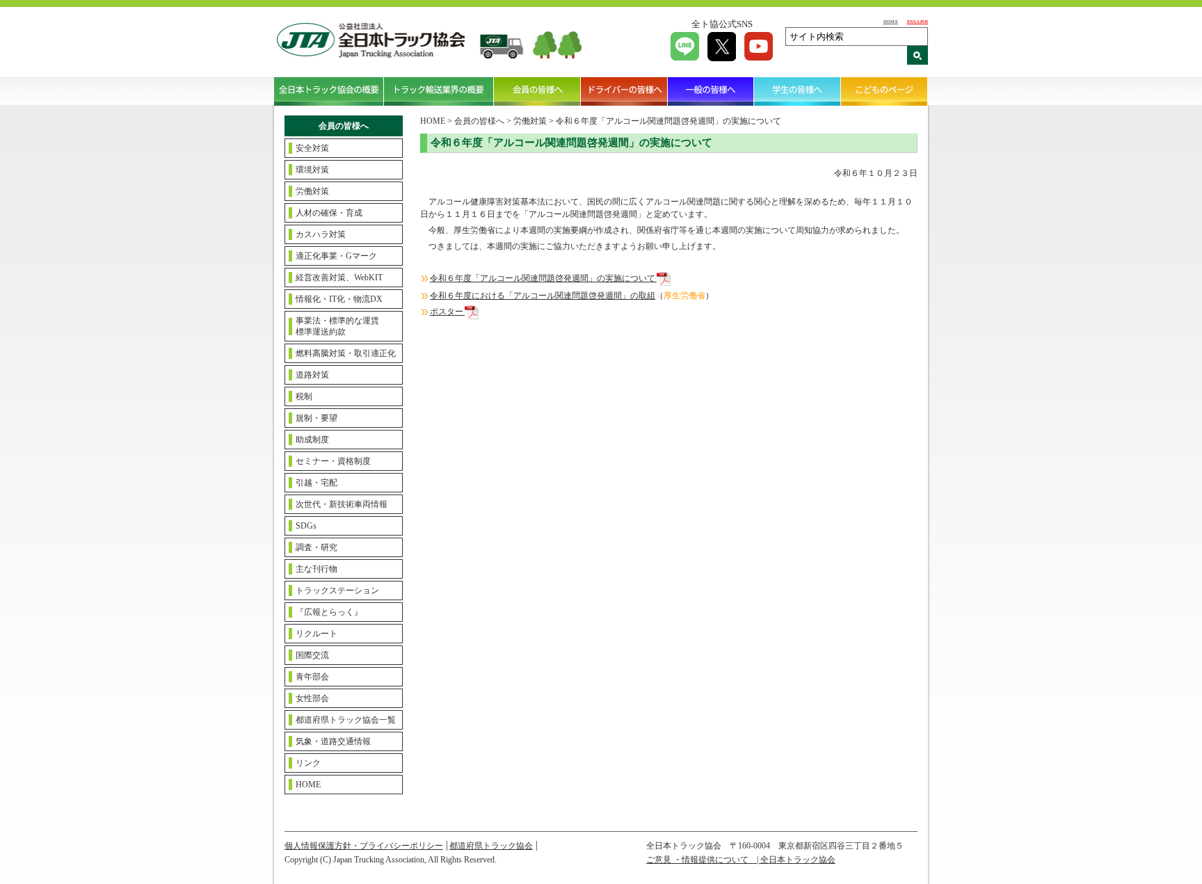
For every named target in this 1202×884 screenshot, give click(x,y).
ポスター (447, 311)
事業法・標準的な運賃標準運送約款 (337, 326)
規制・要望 (316, 418)
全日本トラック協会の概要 (329, 91)
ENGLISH (917, 21)
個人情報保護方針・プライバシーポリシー (364, 846)
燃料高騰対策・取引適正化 (346, 353)
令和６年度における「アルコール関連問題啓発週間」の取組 (542, 295)
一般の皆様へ (711, 91)
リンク (308, 763)
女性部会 (312, 698)
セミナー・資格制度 (333, 461)
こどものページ (884, 91)
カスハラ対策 (321, 234)
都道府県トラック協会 (491, 846)
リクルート (316, 633)
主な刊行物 (316, 569)
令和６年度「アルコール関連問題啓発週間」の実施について (543, 278)
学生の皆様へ (797, 91)
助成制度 (312, 439)
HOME (890, 21)
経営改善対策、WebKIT (339, 277)
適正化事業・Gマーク (336, 256)
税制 (304, 396)
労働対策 (312, 191)
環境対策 (312, 170)
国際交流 (312, 655)
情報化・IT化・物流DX (339, 299)
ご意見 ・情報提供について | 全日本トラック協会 (740, 860)
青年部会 (312, 677)
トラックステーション (337, 590)
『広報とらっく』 (329, 612)
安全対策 (312, 148)
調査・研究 (316, 547)
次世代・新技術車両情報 (341, 504)
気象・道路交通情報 (333, 741)
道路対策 (312, 375)
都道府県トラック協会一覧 (346, 720)
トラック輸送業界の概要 (439, 91)
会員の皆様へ (537, 91)
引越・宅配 (316, 483)
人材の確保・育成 (329, 213)
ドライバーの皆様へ (624, 91)
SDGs (306, 526)
